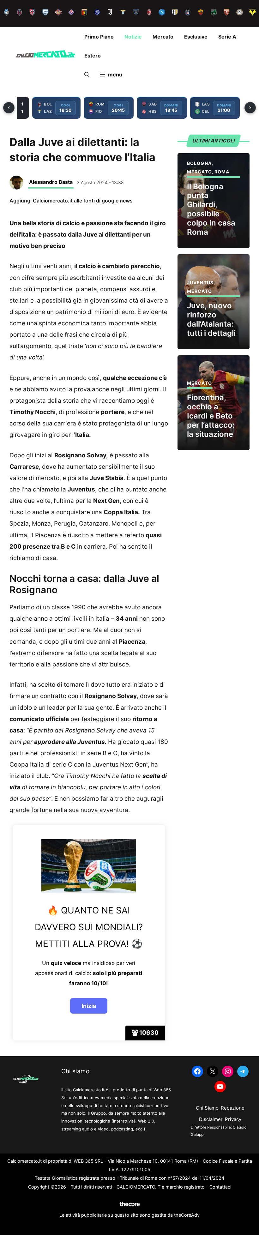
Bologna (199, 163)
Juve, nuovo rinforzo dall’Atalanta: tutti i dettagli (211, 319)
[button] (87, 74)
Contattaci (220, 1187)
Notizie (133, 36)
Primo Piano (99, 36)
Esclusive (196, 36)
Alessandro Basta (51, 182)
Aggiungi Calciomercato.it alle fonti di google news (71, 200)
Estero (92, 55)
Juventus (200, 282)
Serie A (227, 36)
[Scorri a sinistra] (9, 107)
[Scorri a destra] (250, 107)
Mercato (163, 36)
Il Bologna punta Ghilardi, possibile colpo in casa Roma (211, 209)
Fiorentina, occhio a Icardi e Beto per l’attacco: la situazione (211, 415)
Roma (221, 171)
